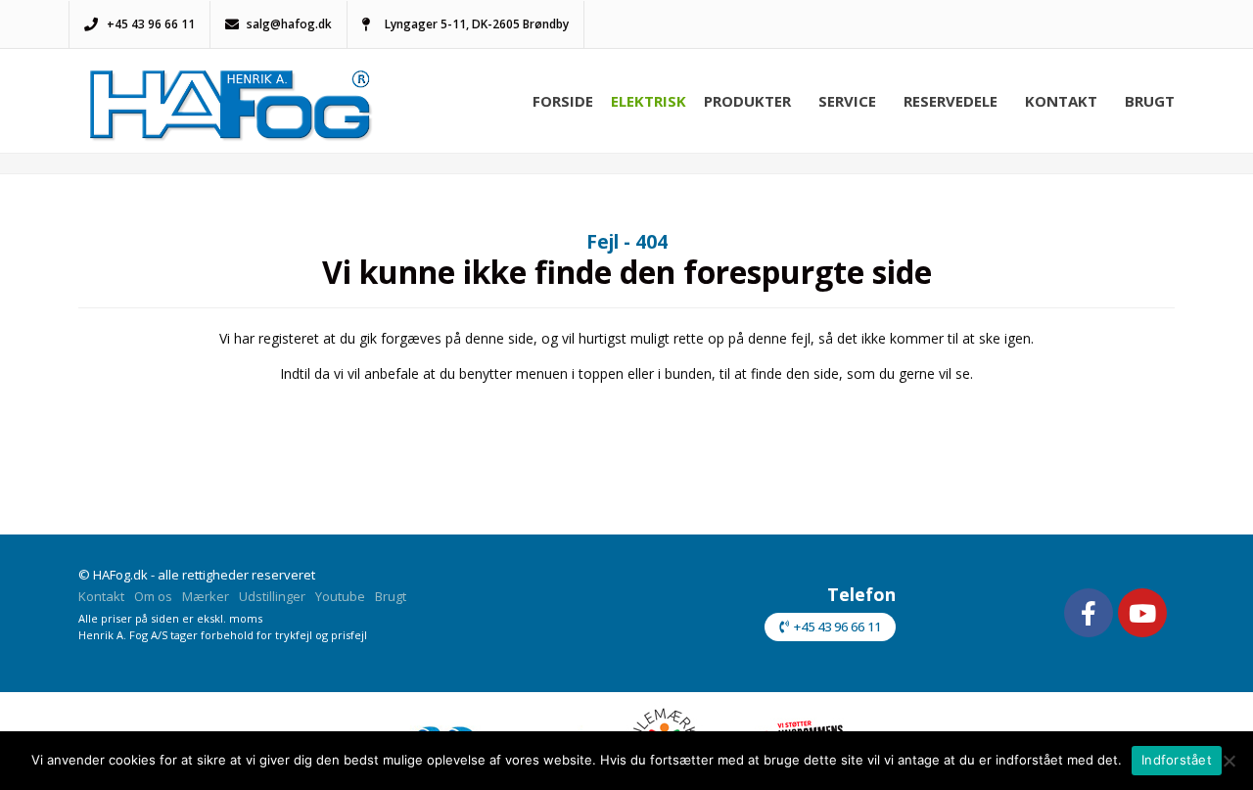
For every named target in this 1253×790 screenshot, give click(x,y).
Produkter (747, 101)
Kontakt (1061, 101)
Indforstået (1176, 759)
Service (847, 101)
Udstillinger (272, 596)
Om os (153, 596)
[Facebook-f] (1088, 612)
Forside (563, 101)
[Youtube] (1142, 612)
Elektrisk (648, 101)
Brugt (1150, 101)
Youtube (340, 596)
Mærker (205, 596)
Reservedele (951, 101)
